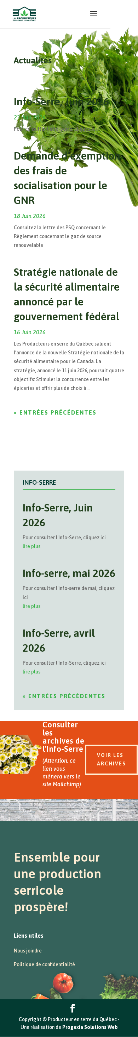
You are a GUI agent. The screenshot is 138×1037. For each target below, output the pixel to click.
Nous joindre (28, 951)
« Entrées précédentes (55, 412)
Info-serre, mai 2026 (69, 573)
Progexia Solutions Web (90, 1027)
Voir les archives (111, 759)
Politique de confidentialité (44, 964)
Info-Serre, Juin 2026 (61, 101)
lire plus (31, 546)
